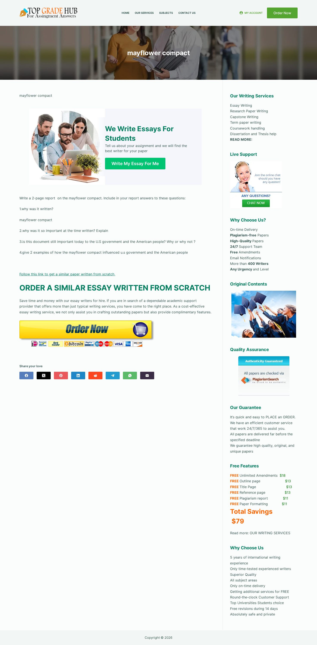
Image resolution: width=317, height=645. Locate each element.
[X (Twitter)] (44, 375)
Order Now (282, 13)
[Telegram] (113, 375)
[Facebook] (26, 375)
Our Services (144, 12)
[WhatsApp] (130, 375)
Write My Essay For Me (135, 163)
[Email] (147, 375)
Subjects (166, 12)
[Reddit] (95, 375)
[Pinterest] (61, 375)
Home (125, 12)
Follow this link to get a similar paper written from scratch (67, 274)
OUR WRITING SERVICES (270, 533)
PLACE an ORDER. (280, 417)
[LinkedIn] (78, 375)
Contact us (187, 12)
